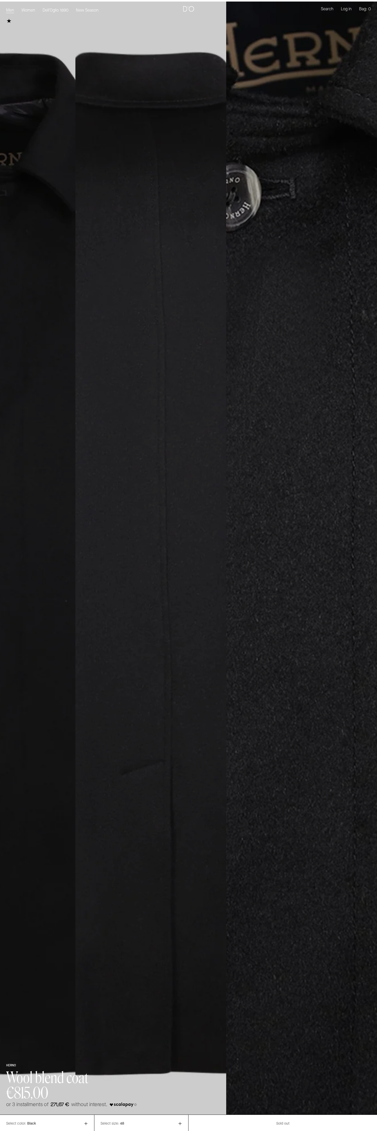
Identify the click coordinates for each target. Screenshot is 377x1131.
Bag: (365, 9)
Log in (346, 9)
